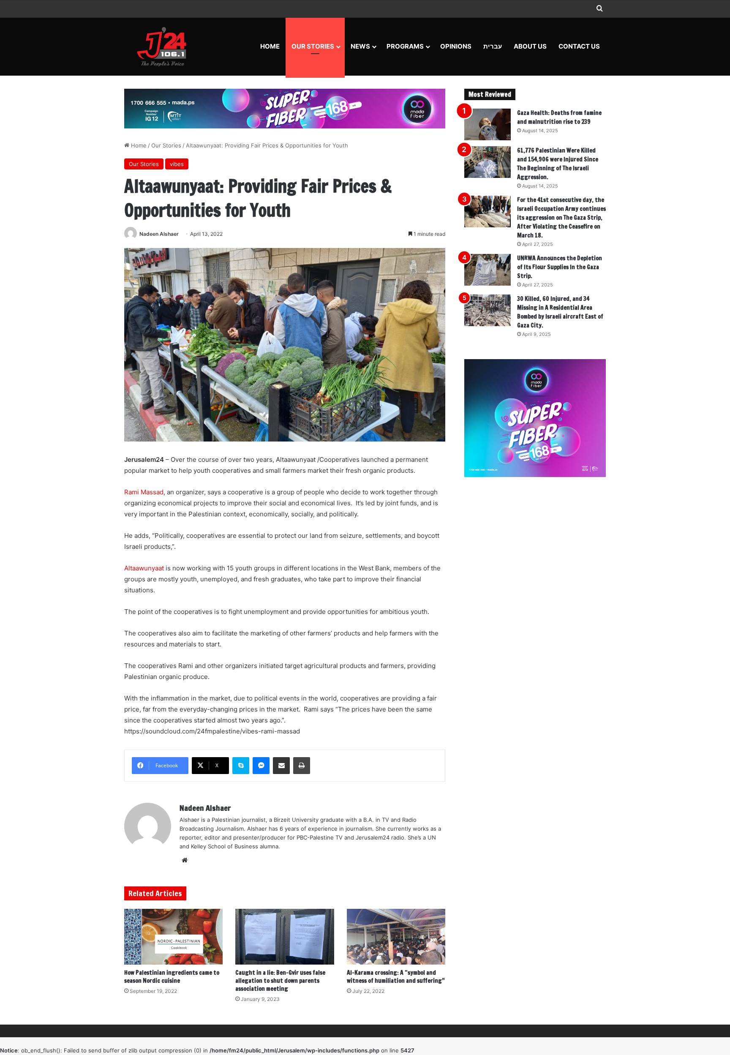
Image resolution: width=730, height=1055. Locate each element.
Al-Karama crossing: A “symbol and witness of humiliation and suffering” (396, 976)
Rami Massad (143, 492)
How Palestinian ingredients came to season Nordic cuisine (171, 976)
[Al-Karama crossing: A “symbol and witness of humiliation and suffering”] (396, 937)
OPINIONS (455, 46)
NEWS (360, 46)
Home (270, 46)
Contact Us (579, 46)
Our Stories (312, 46)
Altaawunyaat (144, 568)
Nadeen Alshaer (159, 234)
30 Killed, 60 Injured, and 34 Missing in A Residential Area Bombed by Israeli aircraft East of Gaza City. (560, 312)
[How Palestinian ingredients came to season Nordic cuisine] (173, 937)
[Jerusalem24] (165, 46)
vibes (177, 164)
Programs (405, 46)
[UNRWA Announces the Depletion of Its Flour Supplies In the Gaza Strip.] (487, 270)
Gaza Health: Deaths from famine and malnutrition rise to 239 (559, 117)
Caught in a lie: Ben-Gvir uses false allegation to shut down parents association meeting (280, 980)
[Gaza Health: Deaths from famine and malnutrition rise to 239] (487, 124)
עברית (492, 46)
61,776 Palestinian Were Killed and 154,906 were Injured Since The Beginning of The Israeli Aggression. (557, 163)
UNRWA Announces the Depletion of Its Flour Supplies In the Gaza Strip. (559, 267)
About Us (530, 46)
